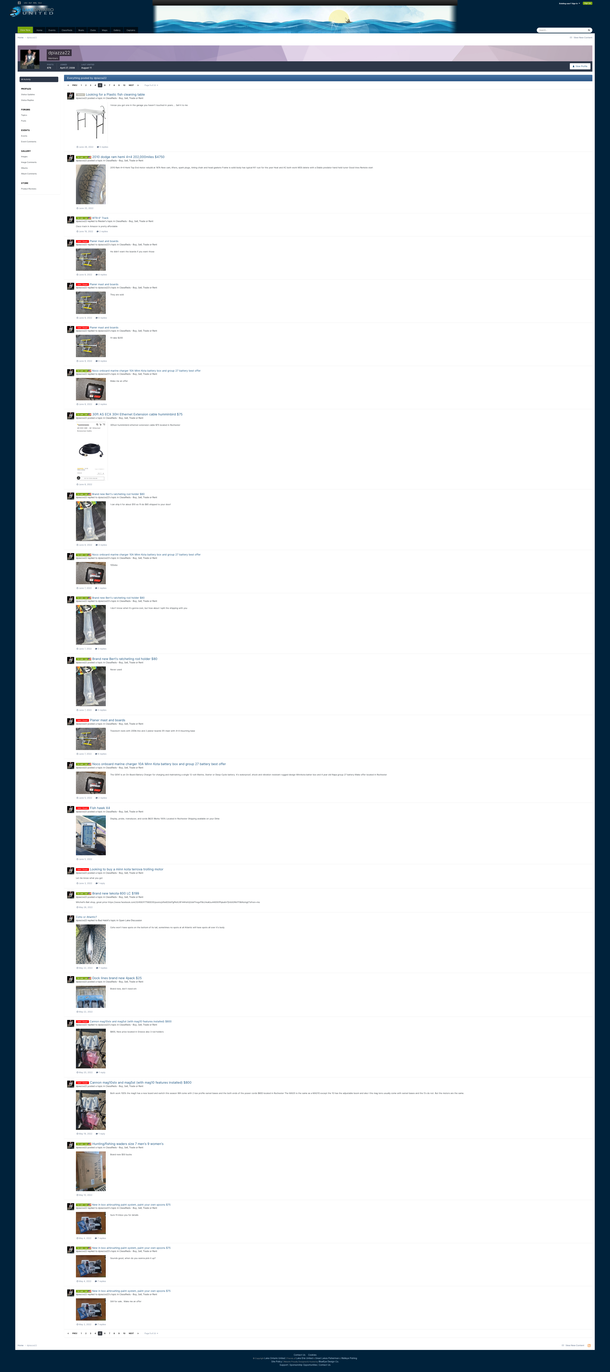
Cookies (312, 1354)
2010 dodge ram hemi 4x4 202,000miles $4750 (128, 157)
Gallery (117, 30)
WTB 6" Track (100, 217)
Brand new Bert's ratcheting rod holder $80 (118, 494)
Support (284, 1364)
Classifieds (67, 30)
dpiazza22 (81, 98)
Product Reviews (28, 189)
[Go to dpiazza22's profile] (70, 96)
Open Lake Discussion (130, 920)
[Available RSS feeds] (589, 1345)
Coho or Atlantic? (86, 916)
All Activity (26, 79)
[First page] (68, 85)
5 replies (103, 147)
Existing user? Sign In (569, 3)
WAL (35, 3)
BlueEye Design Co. (329, 1361)
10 (124, 85)
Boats (81, 30)
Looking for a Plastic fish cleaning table (115, 94)
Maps (104, 30)
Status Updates (574, 30)
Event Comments (28, 141)
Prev (74, 85)
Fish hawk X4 (100, 808)
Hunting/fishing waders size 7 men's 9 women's (127, 1144)
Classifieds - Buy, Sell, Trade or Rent (124, 98)
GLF (30, 3)
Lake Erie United (304, 1358)
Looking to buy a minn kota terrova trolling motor (126, 869)
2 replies (103, 231)
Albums (24, 168)
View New (25, 30)
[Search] (589, 30)
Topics (24, 115)
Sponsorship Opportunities (303, 1364)
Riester (101, 221)
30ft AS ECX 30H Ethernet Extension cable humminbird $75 (137, 414)
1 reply (101, 883)
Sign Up (587, 3)
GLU (40, 3)
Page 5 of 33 (151, 85)
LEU (25, 3)
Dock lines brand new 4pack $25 (117, 978)
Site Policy (276, 1361)
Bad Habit (103, 920)
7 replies (102, 968)
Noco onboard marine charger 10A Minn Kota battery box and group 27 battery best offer (146, 370)
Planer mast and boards (104, 241)
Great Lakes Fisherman (327, 1358)
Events (52, 30)
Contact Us (299, 1354)
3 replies (102, 545)
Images (24, 156)
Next (131, 85)
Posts (23, 121)
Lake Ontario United (274, 1358)
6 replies (102, 274)
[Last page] (138, 85)
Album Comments (29, 173)
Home (39, 30)
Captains (131, 30)
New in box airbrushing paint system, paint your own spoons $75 (131, 1204)
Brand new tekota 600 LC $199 (115, 893)
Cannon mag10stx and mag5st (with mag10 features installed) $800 (131, 1021)
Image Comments (29, 162)
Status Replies (27, 100)
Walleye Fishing (349, 1358)
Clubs (93, 30)
